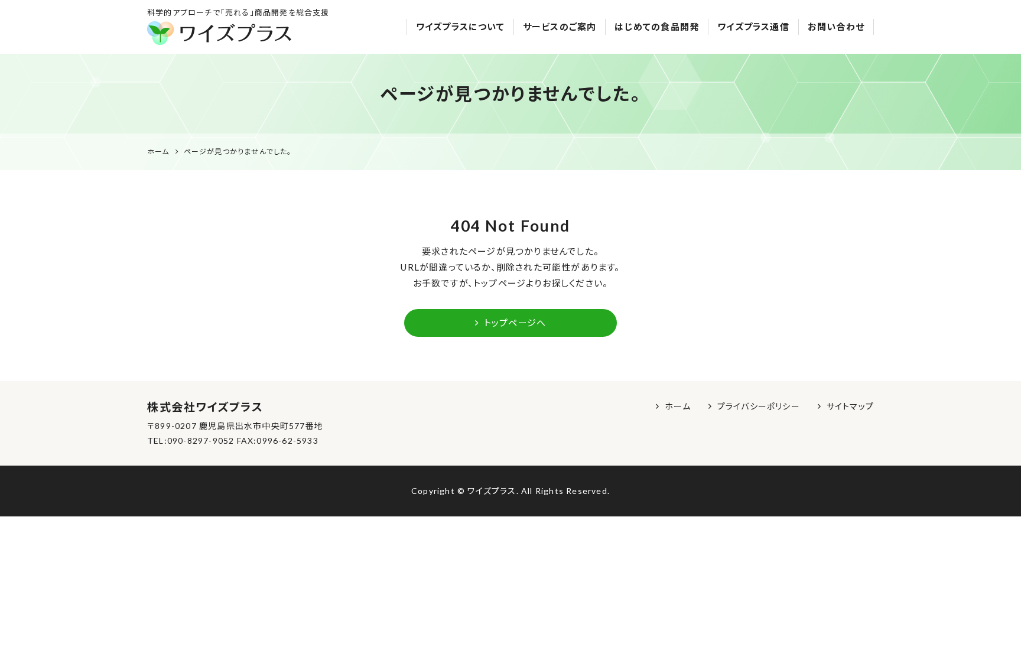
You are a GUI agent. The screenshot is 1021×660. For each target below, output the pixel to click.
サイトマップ (850, 406)
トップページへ (515, 322)
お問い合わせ (836, 26)
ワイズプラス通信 (753, 26)
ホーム (678, 406)
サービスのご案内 (560, 26)
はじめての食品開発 (656, 26)
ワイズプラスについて (460, 26)
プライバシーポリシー (758, 406)
